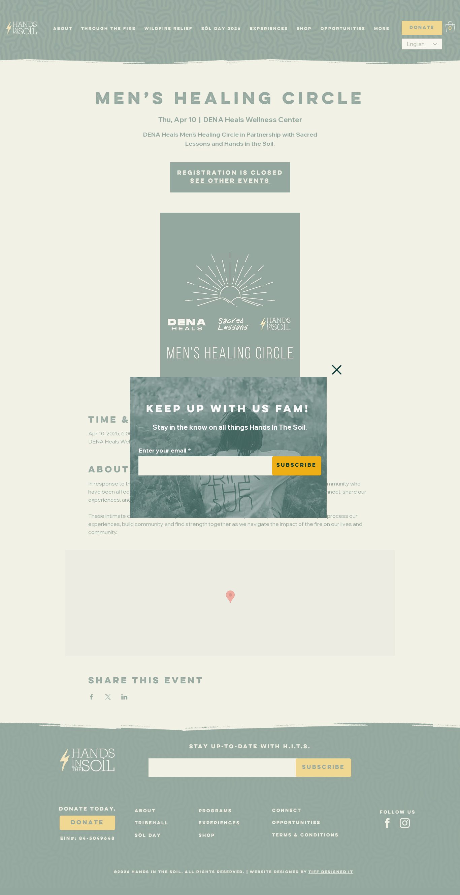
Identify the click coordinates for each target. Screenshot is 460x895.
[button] (336, 369)
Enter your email (163, 451)
